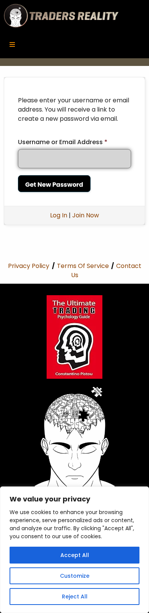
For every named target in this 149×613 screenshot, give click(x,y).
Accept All (74, 555)
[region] (74, 549)
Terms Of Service (83, 265)
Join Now (85, 215)
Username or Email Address (62, 142)
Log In (58, 215)
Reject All (74, 596)
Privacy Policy (28, 265)
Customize (74, 576)
